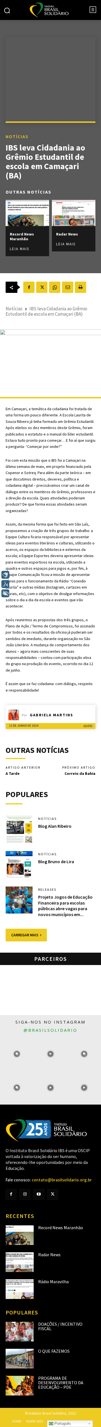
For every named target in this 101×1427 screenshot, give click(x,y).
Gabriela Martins (51, 714)
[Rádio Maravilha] (20, 1289)
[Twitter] (52, 1194)
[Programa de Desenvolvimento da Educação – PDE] (20, 1385)
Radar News (67, 234)
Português (62, 1423)
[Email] (67, 287)
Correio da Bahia (80, 773)
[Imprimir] (80, 287)
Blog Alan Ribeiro (55, 826)
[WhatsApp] (54, 287)
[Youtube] (38, 1194)
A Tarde (13, 773)
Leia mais (19, 249)
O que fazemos (54, 1351)
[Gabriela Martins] (15, 715)
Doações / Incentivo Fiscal (60, 1326)
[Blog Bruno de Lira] (19, 864)
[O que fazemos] (20, 1358)
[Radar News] (73, 213)
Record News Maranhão (22, 236)
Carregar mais (24, 934)
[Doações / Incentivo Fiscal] (20, 1331)
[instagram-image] (17, 1054)
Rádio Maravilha (53, 1281)
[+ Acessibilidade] (5, 593)
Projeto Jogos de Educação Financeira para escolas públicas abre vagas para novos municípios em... (65, 905)
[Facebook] (29, 287)
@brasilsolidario (50, 1030)
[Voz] (5, 584)
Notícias (17, 136)
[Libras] (5, 575)
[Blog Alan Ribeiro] (19, 829)
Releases (47, 889)
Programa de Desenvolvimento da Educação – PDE (60, 1382)
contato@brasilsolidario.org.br (62, 1180)
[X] (41, 287)
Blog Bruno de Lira (56, 861)
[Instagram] (24, 1194)
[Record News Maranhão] (27, 213)
